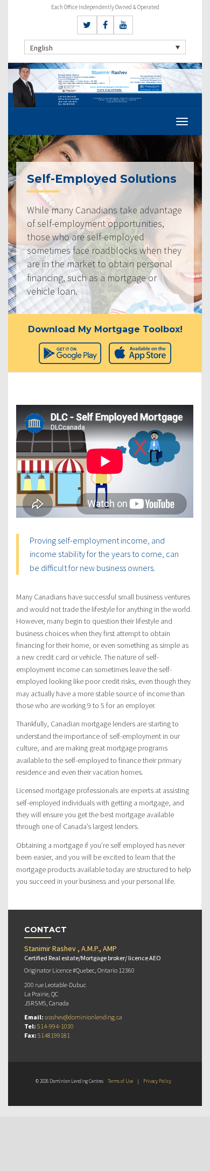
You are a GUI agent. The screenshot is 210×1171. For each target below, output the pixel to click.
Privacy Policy (157, 1081)
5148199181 (54, 1035)
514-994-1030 (55, 1026)
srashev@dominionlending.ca (83, 1017)
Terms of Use (120, 1081)
